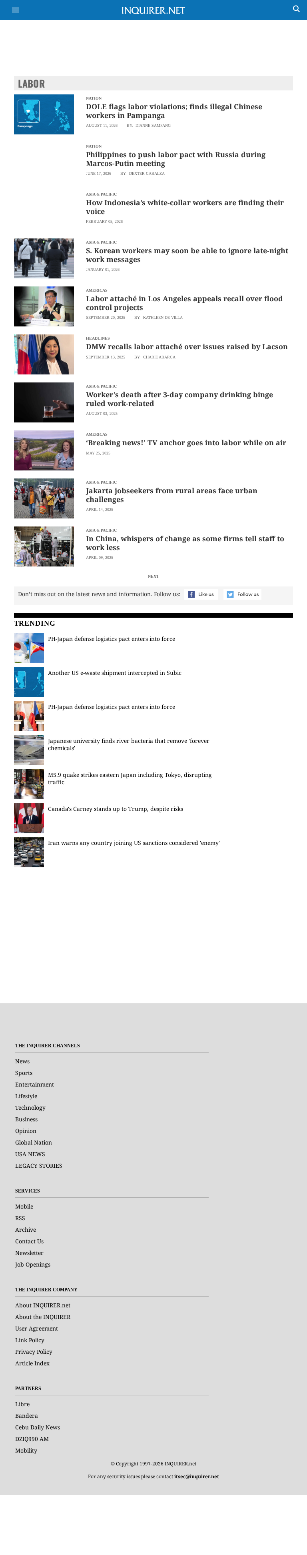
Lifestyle (26, 1096)
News (22, 1061)
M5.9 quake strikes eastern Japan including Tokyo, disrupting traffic (130, 778)
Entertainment (34, 1084)
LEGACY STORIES (38, 1165)
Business (26, 1119)
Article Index (32, 1363)
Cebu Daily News (37, 1427)
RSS (20, 1218)
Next (153, 576)
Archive (25, 1229)
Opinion (25, 1131)
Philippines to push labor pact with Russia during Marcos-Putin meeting (175, 159)
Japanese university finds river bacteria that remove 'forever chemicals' (128, 744)
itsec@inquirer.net (196, 1476)
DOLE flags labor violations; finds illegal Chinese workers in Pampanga (174, 111)
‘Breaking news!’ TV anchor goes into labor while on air (186, 442)
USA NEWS (30, 1154)
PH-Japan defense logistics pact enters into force (111, 638)
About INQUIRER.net (42, 1305)
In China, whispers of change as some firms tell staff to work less (185, 543)
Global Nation (33, 1142)
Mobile (24, 1206)
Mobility (26, 1450)
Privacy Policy (33, 1351)
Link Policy (29, 1340)
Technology (30, 1107)
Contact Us (29, 1241)
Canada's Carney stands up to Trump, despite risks (115, 809)
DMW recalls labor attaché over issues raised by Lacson (187, 346)
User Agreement (36, 1328)
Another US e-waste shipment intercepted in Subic (114, 672)
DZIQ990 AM (32, 1439)
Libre (22, 1404)
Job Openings (32, 1264)
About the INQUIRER (42, 1317)
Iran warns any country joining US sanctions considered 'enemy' (134, 843)
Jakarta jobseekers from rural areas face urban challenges (171, 495)
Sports (23, 1073)
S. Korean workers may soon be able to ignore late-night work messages (187, 255)
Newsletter (29, 1253)
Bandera (26, 1415)
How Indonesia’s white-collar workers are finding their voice (185, 207)
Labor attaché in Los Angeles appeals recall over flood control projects (184, 303)
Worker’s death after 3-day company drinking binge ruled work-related (179, 399)
